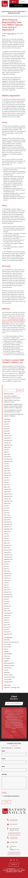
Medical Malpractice (9, 663)
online (9, 379)
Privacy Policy (17, 870)
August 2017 (7, 580)
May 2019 (6, 569)
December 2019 (8, 555)
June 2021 (6, 536)
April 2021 (6, 541)
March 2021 (7, 543)
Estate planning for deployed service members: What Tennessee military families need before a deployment (13, 406)
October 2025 (7, 443)
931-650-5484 (13, 820)
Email (14, 2)
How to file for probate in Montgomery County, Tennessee (12, 397)
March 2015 (7, 611)
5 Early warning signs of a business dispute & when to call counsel (13, 411)
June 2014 (6, 618)
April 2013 (6, 629)
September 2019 (8, 559)
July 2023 (6, 478)
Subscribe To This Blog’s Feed (11, 688)
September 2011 (8, 634)
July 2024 (6, 464)
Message (4, 774)
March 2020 (7, 548)
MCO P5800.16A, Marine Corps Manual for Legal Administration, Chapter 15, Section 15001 (13, 320)
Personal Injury (8, 668)
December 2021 (8, 522)
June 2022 (6, 508)
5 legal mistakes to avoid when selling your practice (12, 401)
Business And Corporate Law (11, 642)
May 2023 (6, 482)
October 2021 (7, 527)
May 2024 (6, 468)
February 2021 (8, 545)
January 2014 (7, 627)
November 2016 (8, 594)
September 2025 (8, 445)
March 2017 (7, 590)
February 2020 (8, 550)
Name (3, 751)
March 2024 (7, 471)
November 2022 (8, 496)
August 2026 (7, 422)
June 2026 (6, 426)
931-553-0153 (19, 5)
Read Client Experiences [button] (14, 703)
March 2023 (7, 487)
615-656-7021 (13, 838)
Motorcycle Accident (9, 666)
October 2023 (7, 475)
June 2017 (6, 583)
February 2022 (8, 517)
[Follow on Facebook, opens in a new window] (14, 860)
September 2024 (8, 461)
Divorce (3, 35)
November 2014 (8, 613)
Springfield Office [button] (14, 853)
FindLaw (20, 871)
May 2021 (6, 538)
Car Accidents (7, 645)
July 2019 (6, 564)
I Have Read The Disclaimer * (12, 796)
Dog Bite (6, 652)
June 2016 (6, 601)
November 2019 (8, 557)
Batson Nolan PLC (12, 33)
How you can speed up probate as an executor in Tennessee (13, 415)
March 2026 (7, 433)
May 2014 (6, 620)
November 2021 (8, 524)
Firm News (6, 659)
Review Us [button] (14, 864)
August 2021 (7, 531)
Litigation (6, 661)
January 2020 (7, 552)
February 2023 (8, 489)
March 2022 (7, 515)
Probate (6, 670)
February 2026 (8, 436)
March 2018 (7, 571)
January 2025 (7, 457)
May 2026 (6, 429)
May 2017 (6, 585)
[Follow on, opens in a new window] (17, 860)
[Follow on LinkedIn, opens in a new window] (11, 860)
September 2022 (8, 501)
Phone (3, 759)
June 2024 (6, 466)
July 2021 (6, 534)
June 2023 (6, 480)
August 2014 (7, 615)
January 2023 (7, 492)
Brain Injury (7, 640)
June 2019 (6, 566)
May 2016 (6, 604)
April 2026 (6, 431)
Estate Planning (8, 654)
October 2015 (7, 606)
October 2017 (7, 578)
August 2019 (7, 562)
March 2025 (7, 454)
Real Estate (7, 673)
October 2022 (7, 499)
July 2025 (6, 450)
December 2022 (8, 494)
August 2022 (7, 503)
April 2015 (6, 608)
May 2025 (6, 452)
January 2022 (7, 520)
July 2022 (6, 506)
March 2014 (7, 625)
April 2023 (6, 485)
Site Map (11, 870)
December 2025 (8, 440)
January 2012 (7, 632)
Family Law (7, 656)
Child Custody (7, 647)
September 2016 (8, 597)
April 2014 (6, 622)
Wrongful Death (8, 682)
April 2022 (6, 513)
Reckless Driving (8, 675)
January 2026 (7, 438)
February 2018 (8, 573)
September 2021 (8, 529)
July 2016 (6, 599)
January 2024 (7, 473)
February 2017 (8, 592)
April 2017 (6, 587)
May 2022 (6, 510)
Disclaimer (4, 792)
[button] (23, 2)
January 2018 (7, 576)
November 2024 (8, 459)
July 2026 (6, 424)
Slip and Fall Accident (9, 677)
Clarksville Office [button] (14, 834)
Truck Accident (8, 680)
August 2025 (7, 447)
